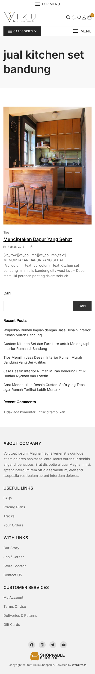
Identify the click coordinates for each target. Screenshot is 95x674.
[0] (89, 17)
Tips (6, 232)
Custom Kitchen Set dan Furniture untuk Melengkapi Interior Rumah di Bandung (46, 346)
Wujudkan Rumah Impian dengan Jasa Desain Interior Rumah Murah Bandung (47, 332)
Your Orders (13, 525)
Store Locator (14, 566)
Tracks (9, 516)
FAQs (7, 498)
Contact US (12, 575)
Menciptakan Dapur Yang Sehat (37, 239)
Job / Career (13, 557)
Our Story (11, 548)
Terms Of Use (14, 606)
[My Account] (84, 17)
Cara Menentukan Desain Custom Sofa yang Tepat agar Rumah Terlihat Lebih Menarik (44, 387)
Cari (7, 293)
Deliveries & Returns (20, 615)
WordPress (79, 665)
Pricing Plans (14, 507)
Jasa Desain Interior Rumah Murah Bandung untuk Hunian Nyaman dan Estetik (44, 373)
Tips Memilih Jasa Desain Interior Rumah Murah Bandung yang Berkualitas (42, 359)
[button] (82, 31)
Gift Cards (11, 624)
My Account (13, 597)
